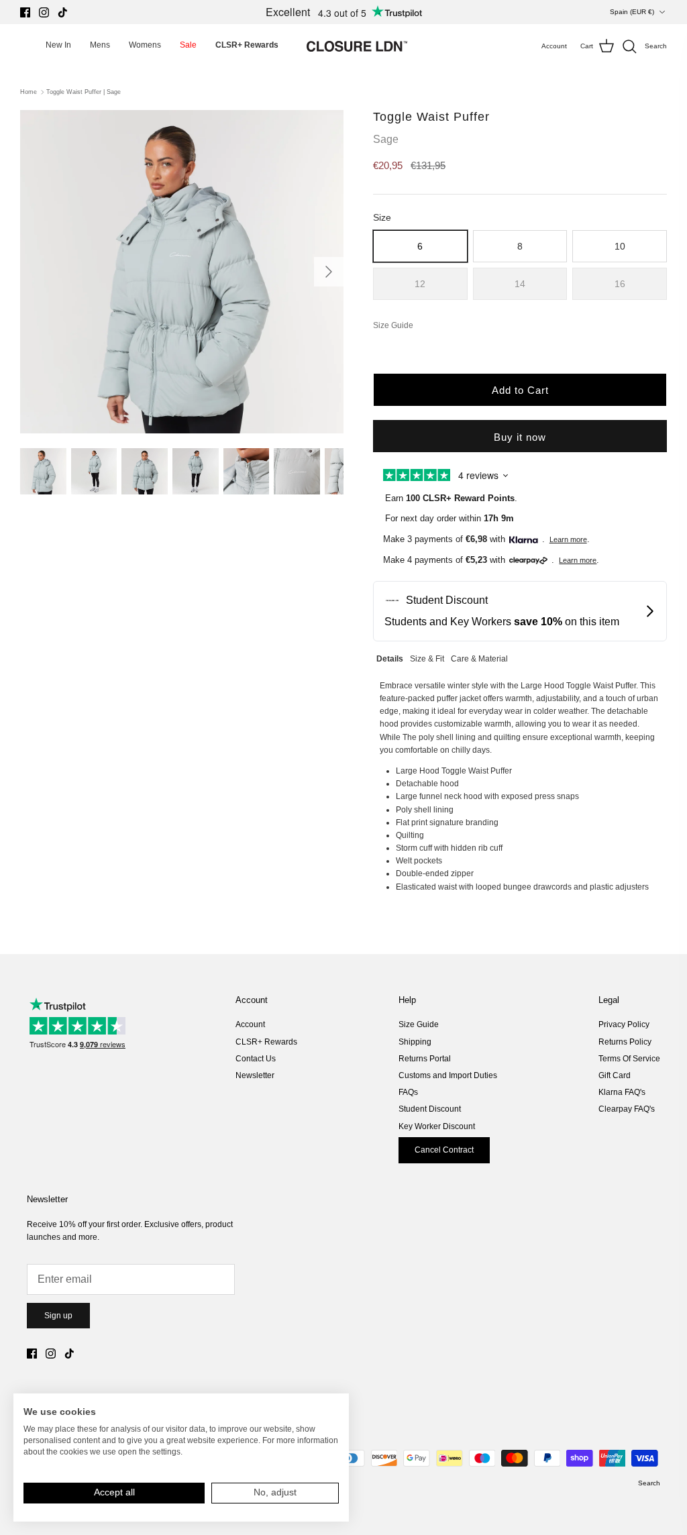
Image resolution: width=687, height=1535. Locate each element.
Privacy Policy (623, 1024)
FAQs (408, 1092)
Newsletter (254, 1075)
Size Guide (419, 1024)
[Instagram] (44, 12)
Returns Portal (425, 1058)
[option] (182, 271)
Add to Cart (520, 390)
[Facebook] (25, 12)
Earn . (451, 498)
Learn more (568, 539)
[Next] (329, 271)
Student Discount (430, 1109)
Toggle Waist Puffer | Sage (83, 92)
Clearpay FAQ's (626, 1109)
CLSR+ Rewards (266, 1042)
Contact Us (255, 1058)
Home (28, 92)
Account (250, 1024)
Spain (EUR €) (632, 11)
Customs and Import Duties (448, 1075)
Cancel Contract (444, 1150)
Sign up (58, 1315)
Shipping (415, 1042)
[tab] (390, 657)
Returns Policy (624, 1042)
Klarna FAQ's (621, 1092)
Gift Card (614, 1075)
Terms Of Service (629, 1058)
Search (649, 1483)
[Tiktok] (63, 12)
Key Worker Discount (437, 1126)
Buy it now (520, 437)
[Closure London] (357, 46)
